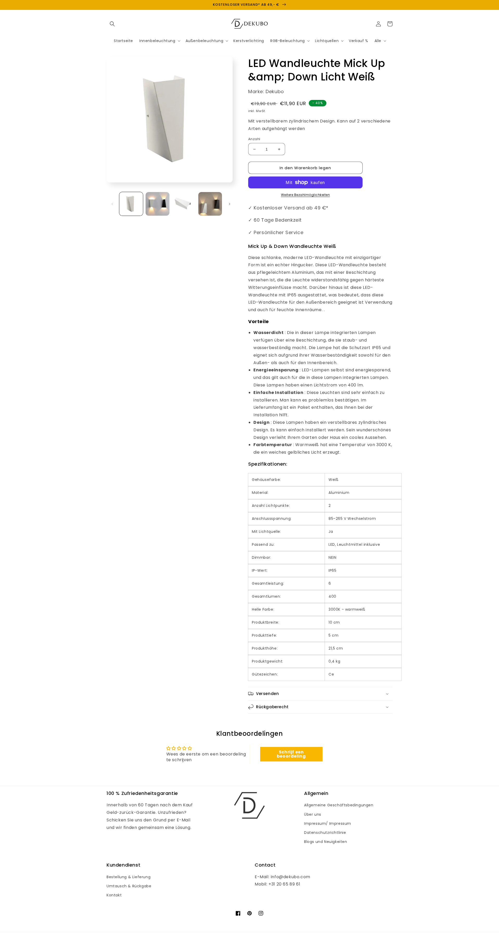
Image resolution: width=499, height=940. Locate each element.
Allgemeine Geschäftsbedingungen (338, 805)
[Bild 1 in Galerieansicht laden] (131, 204)
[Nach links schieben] (112, 204)
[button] (112, 24)
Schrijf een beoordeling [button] (291, 754)
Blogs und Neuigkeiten (325, 841)
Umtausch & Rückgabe (129, 886)
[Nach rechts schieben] (229, 204)
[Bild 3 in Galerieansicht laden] (184, 204)
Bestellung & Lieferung (128, 877)
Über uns (312, 814)
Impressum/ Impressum (327, 823)
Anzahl (254, 139)
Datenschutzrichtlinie (325, 832)
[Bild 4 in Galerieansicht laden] (210, 204)
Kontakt (114, 895)
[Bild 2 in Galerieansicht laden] (157, 204)
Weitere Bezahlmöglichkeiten (305, 195)
